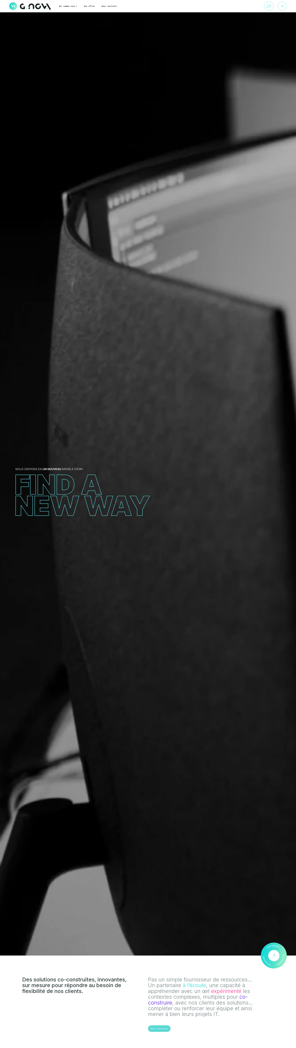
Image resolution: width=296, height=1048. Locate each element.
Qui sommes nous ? (68, 6)
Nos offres (89, 6)
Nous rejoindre (109, 6)
